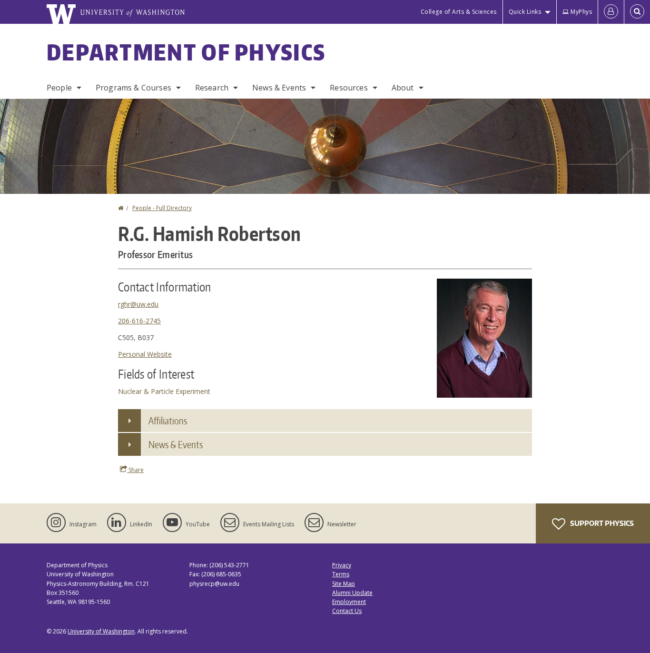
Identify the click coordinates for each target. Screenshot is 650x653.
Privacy (341, 565)
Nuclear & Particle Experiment (164, 391)
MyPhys (581, 12)
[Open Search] (637, 12)
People (59, 87)
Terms (340, 574)
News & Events (279, 87)
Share (135, 470)
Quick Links (525, 12)
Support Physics (601, 523)
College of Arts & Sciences (459, 12)
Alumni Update (352, 593)
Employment (349, 602)
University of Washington (101, 631)
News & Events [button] (175, 444)
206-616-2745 (139, 320)
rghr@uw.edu (138, 304)
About (403, 87)
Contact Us (347, 611)
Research (211, 87)
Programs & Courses (133, 87)
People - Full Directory (162, 208)
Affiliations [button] (167, 420)
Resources (348, 87)
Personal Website (145, 354)
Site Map (343, 584)
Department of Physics (186, 52)
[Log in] (611, 12)
